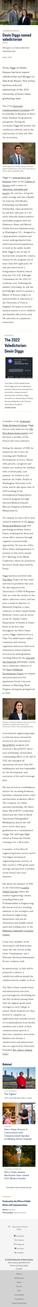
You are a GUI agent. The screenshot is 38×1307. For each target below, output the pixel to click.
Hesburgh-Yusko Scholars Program (17, 423)
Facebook (20, 1236)
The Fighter (10, 1093)
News (19, 1282)
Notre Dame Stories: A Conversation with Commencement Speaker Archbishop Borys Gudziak (17, 1134)
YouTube (20, 1249)
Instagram (20, 1244)
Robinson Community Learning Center (18, 932)
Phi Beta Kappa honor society (18, 431)
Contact (19, 1269)
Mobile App (19, 1278)
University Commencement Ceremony (16, 108)
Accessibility (19, 1295)
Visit (19, 1291)
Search (19, 1274)
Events (19, 1286)
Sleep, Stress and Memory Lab (18, 523)
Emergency (19, 1299)
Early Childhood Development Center (13, 671)
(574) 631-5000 (22, 1266)
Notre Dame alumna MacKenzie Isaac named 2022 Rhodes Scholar (16, 1175)
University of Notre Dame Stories (19, 4)
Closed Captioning (19, 1303)
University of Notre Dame (22, 1260)
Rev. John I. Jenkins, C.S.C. (18, 1052)
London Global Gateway (16, 889)
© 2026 (8, 1260)
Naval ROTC (9, 745)
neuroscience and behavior (16, 179)
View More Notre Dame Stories (19, 1188)
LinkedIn (20, 1253)
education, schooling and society (15, 191)
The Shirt (7, 579)
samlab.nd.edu (10, 407)
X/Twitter (20, 1240)
